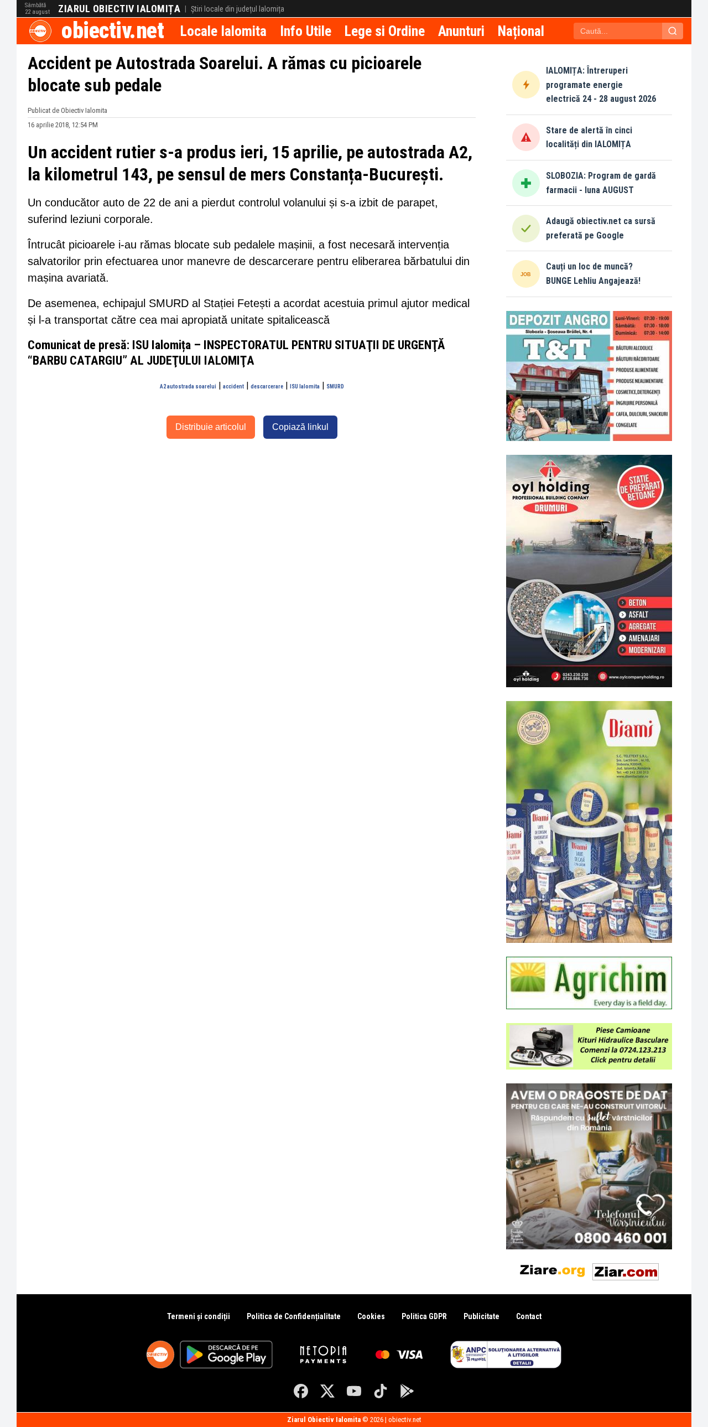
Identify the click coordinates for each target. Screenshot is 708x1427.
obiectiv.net (112, 31)
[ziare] (552, 1269)
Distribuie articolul (210, 427)
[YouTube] (354, 1391)
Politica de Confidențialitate (294, 1316)
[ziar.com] (625, 1269)
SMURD (335, 386)
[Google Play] (407, 1391)
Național (521, 31)
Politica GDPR (424, 1316)
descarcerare (267, 386)
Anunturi (461, 31)
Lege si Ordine (385, 31)
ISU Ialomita (305, 386)
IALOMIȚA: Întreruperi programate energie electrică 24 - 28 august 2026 (601, 84)
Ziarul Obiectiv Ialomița (119, 9)
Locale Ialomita (223, 31)
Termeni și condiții (198, 1316)
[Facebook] (301, 1391)
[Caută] (672, 31)
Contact (529, 1316)
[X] (327, 1391)
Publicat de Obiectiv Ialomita (67, 110)
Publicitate (481, 1316)
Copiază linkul (300, 427)
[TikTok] (380, 1391)
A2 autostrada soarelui (188, 386)
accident (233, 386)
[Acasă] (40, 30)
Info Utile (305, 31)
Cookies (371, 1316)
